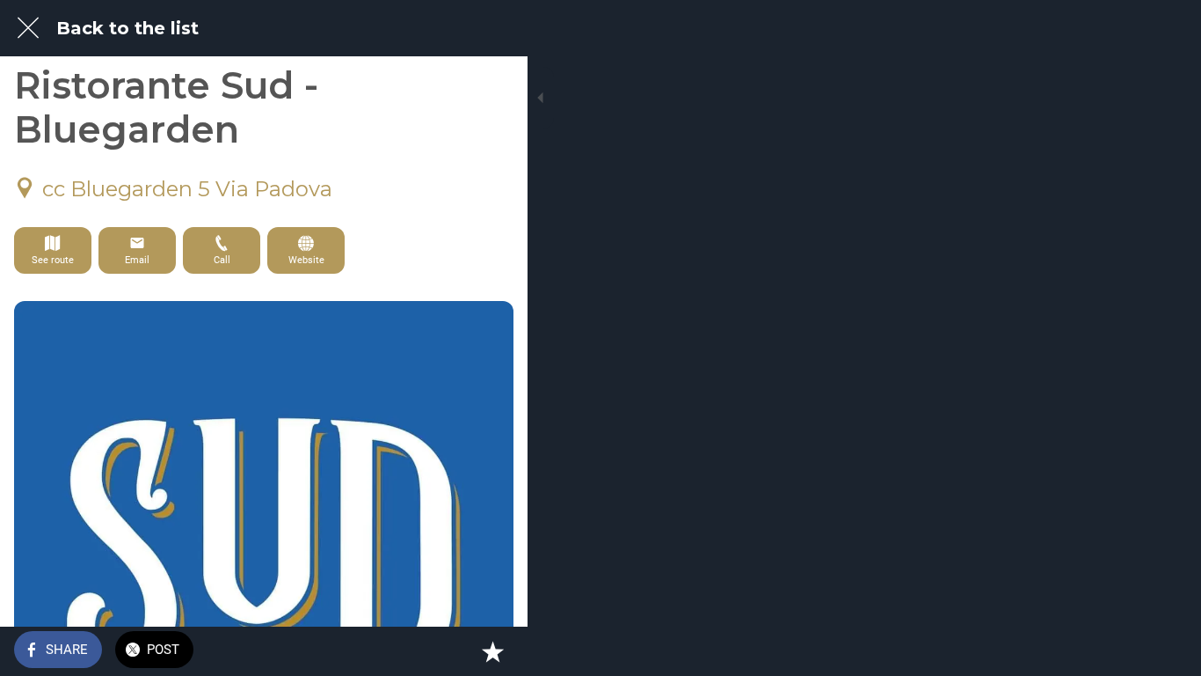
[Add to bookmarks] (492, 651)
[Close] (28, 28)
